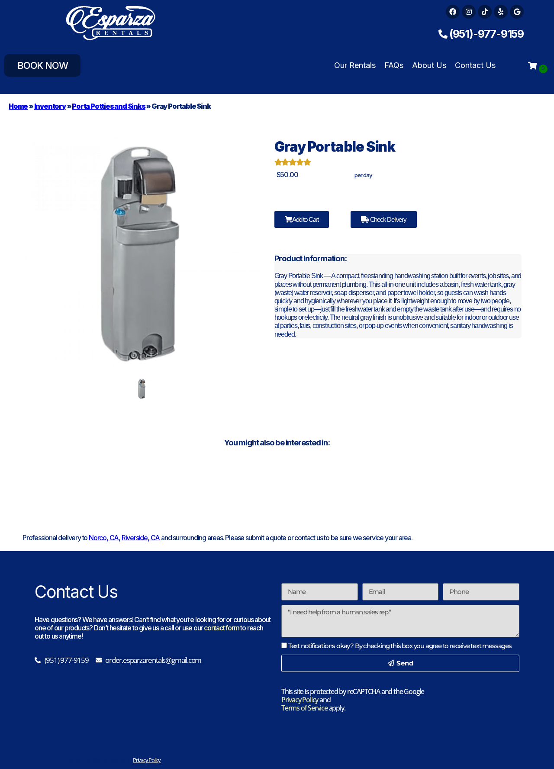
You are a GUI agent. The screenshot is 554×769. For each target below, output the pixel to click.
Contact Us (475, 65)
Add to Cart (305, 219)
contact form (221, 627)
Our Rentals (355, 65)
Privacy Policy (299, 699)
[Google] (517, 12)
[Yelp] (501, 12)
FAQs (393, 65)
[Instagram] (469, 12)
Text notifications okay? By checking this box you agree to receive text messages (400, 646)
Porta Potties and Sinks (108, 106)
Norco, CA (104, 537)
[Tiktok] (485, 12)
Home (18, 106)
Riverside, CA (141, 537)
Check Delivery (387, 219)
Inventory (50, 106)
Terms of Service (304, 708)
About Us (429, 65)
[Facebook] (453, 12)
